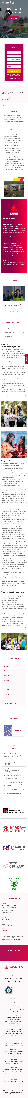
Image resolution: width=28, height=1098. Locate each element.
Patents (7, 1045)
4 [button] (14, 311)
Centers (7, 1043)
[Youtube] (15, 981)
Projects (13, 1045)
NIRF (15, 1081)
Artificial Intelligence (17, 1002)
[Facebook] (9, 981)
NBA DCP (10, 1081)
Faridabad (14, 1073)
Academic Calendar (13, 1061)
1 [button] (10, 311)
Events (11, 978)
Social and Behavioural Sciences (13, 1021)
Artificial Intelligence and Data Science (13, 1005)
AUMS (4, 1061)
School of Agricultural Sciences (11, 905)
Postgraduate (17, 1029)
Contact (21, 978)
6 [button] (17, 311)
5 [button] (16, 311)
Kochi (17, 1071)
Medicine (20, 1013)
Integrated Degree (10, 1031)
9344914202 (5, 919)
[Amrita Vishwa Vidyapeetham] (8, 2)
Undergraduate (9, 1029)
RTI (21, 1092)
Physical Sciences (10, 1017)
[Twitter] (12, 981)
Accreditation (12, 1051)
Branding (21, 1061)
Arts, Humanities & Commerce (17, 1000)
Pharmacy (20, 1015)
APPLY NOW (5, 99)
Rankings (6, 1051)
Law (20, 1011)
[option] (14, 296)
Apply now (8, 973)
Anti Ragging (10, 975)
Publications (20, 1045)
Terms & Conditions (14, 1093)
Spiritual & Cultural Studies (13, 1019)
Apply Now (26, 359)
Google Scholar (14, 1043)
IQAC (5, 1081)
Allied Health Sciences (10, 1007)
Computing (21, 1009)
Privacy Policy (22, 1090)
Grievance (7, 1092)
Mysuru (22, 1071)
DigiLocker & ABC (17, 1063)
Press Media (10, 1053)
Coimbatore (6, 98)
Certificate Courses (17, 1033)
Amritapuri (7, 1069)
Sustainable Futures (14, 1023)
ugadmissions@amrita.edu (13, 939)
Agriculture (5, 1000)
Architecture (7, 1002)
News (6, 978)
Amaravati (13, 1069)
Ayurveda (19, 1007)
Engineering (15, 1011)
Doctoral (19, 1031)
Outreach (18, 975)
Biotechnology (7, 1009)
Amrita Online (14, 1035)
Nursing (15, 1015)
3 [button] (13, 311)
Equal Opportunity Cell (15, 1092)
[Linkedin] (19, 981)
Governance (18, 1053)
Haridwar (20, 1073)
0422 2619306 (6, 930)
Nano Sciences (7, 1015)
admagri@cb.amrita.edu (8, 926)
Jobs (16, 978)
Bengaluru (20, 1069)
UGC (19, 1081)
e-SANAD (8, 1063)
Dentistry (8, 1011)
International (8, 1033)
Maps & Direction (16, 973)
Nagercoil (7, 1073)
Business (14, 1009)
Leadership (20, 1051)
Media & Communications (10, 1013)
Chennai (5, 1071)
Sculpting (18, 1017)
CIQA (23, 1081)
